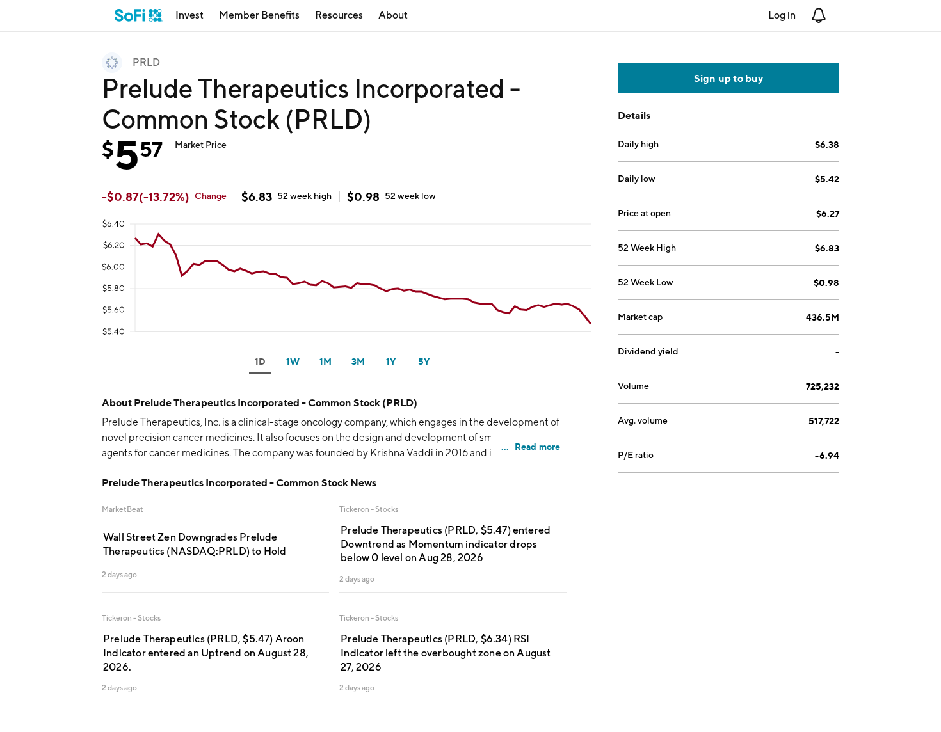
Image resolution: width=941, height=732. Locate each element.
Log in (782, 15)
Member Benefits (259, 15)
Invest (189, 15)
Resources (339, 15)
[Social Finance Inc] (138, 15)
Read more (538, 446)
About (393, 15)
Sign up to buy (729, 78)
